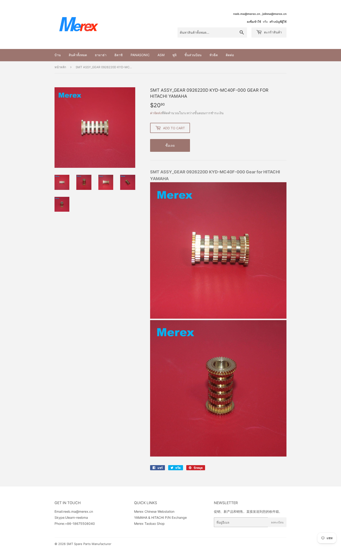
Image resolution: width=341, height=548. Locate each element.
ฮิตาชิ (118, 55)
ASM (161, 55)
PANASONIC (140, 55)
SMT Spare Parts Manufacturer (89, 544)
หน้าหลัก (60, 67)
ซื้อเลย (170, 145)
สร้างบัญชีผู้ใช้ (278, 21)
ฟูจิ (174, 55)
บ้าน (58, 55)
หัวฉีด (213, 55)
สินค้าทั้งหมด (78, 55)
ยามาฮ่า (100, 55)
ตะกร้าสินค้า (272, 32)
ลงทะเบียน (277, 522)
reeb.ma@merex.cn (78, 511)
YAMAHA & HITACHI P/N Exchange (160, 517)
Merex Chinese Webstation (154, 511)
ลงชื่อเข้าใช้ (254, 21)
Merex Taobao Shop (149, 523)
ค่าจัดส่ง (156, 113)
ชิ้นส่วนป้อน (193, 55)
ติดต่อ (230, 55)
